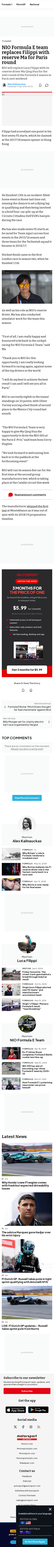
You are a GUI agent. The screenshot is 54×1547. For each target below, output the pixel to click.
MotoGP (21, 4)
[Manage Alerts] (31, 690)
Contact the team (27, 1495)
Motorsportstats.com (27, 1458)
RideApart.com (27, 1463)
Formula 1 (7, 4)
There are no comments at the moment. (27, 747)
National (34, 4)
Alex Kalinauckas (17, 84)
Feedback (27, 1476)
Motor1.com (27, 1444)
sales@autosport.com (27, 1500)
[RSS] (39, 1427)
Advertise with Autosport (27, 1490)
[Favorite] (40, 85)
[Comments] (47, 85)
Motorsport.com (27, 1453)
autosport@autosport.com (27, 1486)
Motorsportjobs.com (27, 1448)
